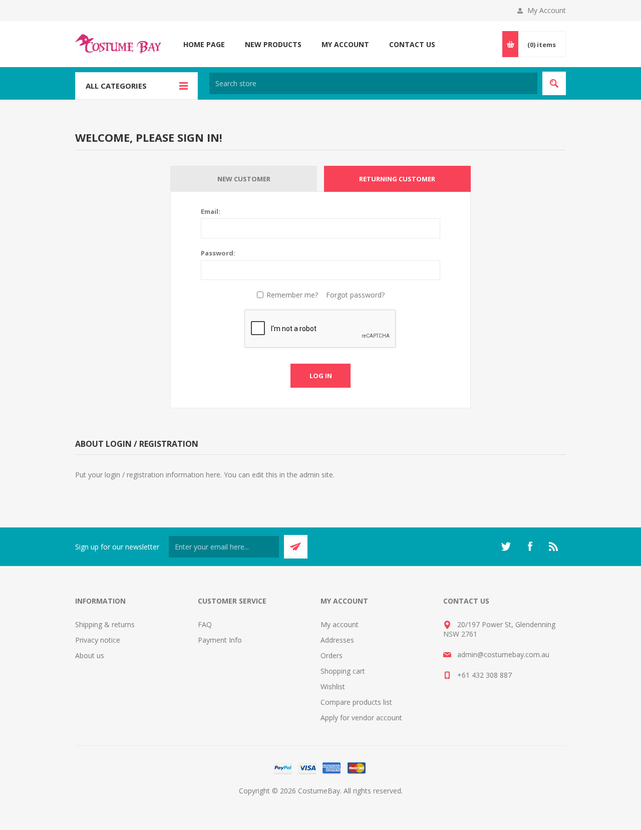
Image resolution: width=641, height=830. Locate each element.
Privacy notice (97, 640)
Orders (331, 655)
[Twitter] (506, 546)
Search (554, 83)
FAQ (205, 624)
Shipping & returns (105, 624)
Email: (210, 211)
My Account (546, 10)
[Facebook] (530, 546)
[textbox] (373, 83)
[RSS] (554, 546)
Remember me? (292, 295)
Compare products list (356, 702)
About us (89, 655)
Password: (218, 252)
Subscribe (295, 547)
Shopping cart (342, 671)
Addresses (337, 640)
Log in (320, 375)
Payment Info (220, 640)
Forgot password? (355, 295)
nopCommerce (340, 802)
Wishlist (332, 686)
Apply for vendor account (361, 717)
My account (339, 624)
